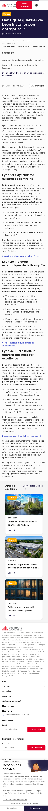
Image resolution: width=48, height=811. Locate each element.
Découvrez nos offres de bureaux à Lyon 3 (21, 436)
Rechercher (36, 748)
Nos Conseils (7, 43)
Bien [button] (4, 681)
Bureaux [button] (6, 760)
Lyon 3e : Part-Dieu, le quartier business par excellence (23, 74)
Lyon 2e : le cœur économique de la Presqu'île (19, 66)
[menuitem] (37, 5)
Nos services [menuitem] (8, 706)
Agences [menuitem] (6, 696)
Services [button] (6, 686)
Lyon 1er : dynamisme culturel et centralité (23, 60)
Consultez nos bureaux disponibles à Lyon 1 (21, 256)
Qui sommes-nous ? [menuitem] (11, 701)
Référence (6, 743)
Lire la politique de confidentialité (15, 800)
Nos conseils (28, 41)
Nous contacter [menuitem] (24, 5)
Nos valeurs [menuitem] (7, 711)
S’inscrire (36, 730)
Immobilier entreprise (11, 41)
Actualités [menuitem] (7, 691)
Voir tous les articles (33, 486)
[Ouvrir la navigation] (42, 5)
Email (4, 725)
